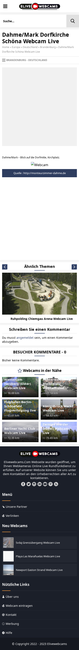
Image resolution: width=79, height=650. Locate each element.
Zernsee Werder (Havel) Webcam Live (56, 428)
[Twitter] (29, 484)
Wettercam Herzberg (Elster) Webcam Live (17, 383)
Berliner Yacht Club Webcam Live (19, 430)
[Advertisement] (39, 106)
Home (5, 47)
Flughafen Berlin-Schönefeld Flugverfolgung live (20, 406)
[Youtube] (45, 484)
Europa (16, 47)
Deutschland (30, 47)
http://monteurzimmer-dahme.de (44, 173)
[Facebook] (23, 484)
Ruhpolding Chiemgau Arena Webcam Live (42, 319)
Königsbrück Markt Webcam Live (58, 408)
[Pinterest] (50, 484)
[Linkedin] (39, 484)
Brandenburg (48, 47)
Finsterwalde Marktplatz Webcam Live (53, 383)
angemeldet (24, 338)
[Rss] (56, 484)
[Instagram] (34, 484)
